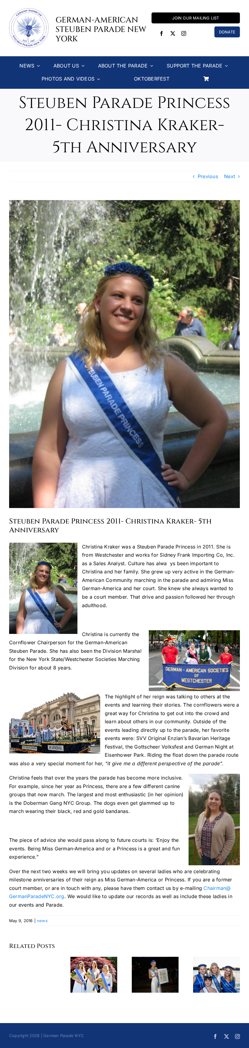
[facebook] (161, 33)
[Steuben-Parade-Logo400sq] (29, 11)
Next (229, 176)
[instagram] (183, 33)
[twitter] (172, 33)
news (42, 920)
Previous (208, 176)
